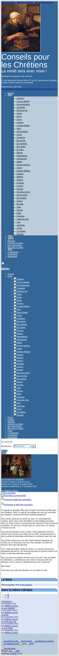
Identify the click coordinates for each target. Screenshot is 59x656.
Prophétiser (12, 256)
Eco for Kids (21, 195)
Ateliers (19, 180)
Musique (11, 241)
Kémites (20, 234)
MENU (5, 268)
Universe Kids (22, 219)
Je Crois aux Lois (8, 621)
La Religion (12, 254)
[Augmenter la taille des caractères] (17, 505)
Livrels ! (19, 186)
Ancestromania (23, 104)
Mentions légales (46, 641)
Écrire (19, 119)
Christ (19, 135)
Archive (19, 189)
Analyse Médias (23, 171)
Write (18, 213)
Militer (19, 162)
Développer (21, 159)
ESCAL (13, 654)
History (19, 201)
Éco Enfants (21, 144)
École (19, 116)
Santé (19, 168)
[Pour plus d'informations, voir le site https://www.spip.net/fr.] (16, 651)
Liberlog (20, 98)
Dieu (18, 128)
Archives (20, 183)
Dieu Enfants (22, 132)
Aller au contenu (8, 2)
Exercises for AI (23, 192)
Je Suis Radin (7, 628)
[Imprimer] (8, 493)
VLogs (10, 236)
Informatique (22, 156)
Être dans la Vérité (15, 248)
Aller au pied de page (43, 2)
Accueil (11, 93)
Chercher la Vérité (15, 243)
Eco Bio (19, 204)
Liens (10, 95)
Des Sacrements (15, 245)
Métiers (19, 177)
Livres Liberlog (23, 101)
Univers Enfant (22, 125)
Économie (20, 141)
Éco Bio (19, 150)
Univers (19, 122)
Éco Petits (20, 147)
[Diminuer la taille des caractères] (16, 499)
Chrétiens (20, 138)
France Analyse (23, 165)
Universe (20, 216)
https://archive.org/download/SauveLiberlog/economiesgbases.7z (29, 89)
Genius (19, 210)
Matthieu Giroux (11, 491)
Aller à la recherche (25, 2)
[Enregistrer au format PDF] (13, 496)
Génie (19, 113)
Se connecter (7, 441)
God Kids (20, 225)
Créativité (20, 107)
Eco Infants (21, 198)
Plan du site (13, 641)
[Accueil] (21, 52)
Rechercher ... (7, 446)
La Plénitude (13, 252)
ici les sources (26, 585)
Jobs (18, 207)
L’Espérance (6, 601)
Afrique (19, 153)
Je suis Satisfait (7, 608)
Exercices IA (21, 110)
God (18, 222)
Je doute (5, 615)
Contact (11, 239)
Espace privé (14, 644)
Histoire (19, 174)
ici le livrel (10, 585)
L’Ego (10, 250)
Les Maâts (21, 231)
